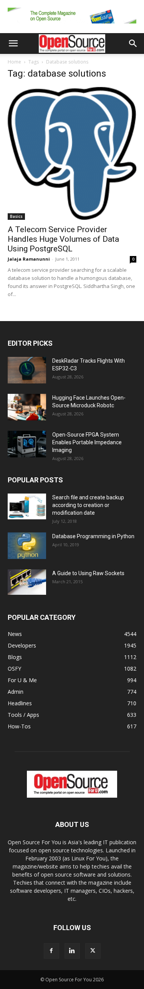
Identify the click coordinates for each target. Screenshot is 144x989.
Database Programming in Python (93, 536)
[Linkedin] (72, 951)
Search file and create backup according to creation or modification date (88, 505)
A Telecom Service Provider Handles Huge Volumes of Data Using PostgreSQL (63, 239)
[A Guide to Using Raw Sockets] (27, 582)
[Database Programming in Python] (27, 545)
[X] (93, 951)
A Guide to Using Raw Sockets (88, 573)
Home (14, 62)
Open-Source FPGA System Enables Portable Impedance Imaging (87, 442)
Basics (16, 216)
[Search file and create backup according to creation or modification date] (27, 506)
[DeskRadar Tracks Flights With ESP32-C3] (27, 370)
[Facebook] (51, 951)
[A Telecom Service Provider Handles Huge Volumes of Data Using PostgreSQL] (72, 153)
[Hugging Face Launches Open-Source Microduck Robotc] (27, 407)
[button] (13, 43)
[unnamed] (72, 25)
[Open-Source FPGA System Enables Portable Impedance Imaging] (27, 444)
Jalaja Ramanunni (29, 259)
